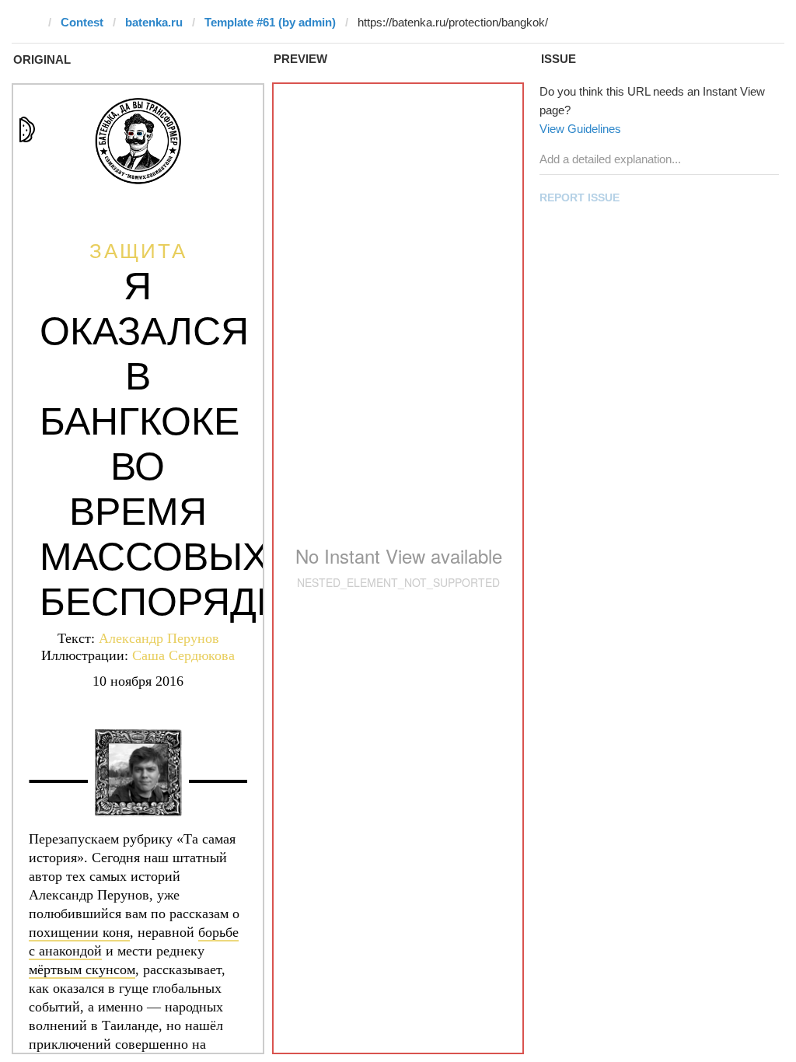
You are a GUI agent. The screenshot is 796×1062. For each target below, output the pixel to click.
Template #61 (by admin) (270, 22)
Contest (82, 22)
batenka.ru (154, 22)
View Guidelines (580, 128)
